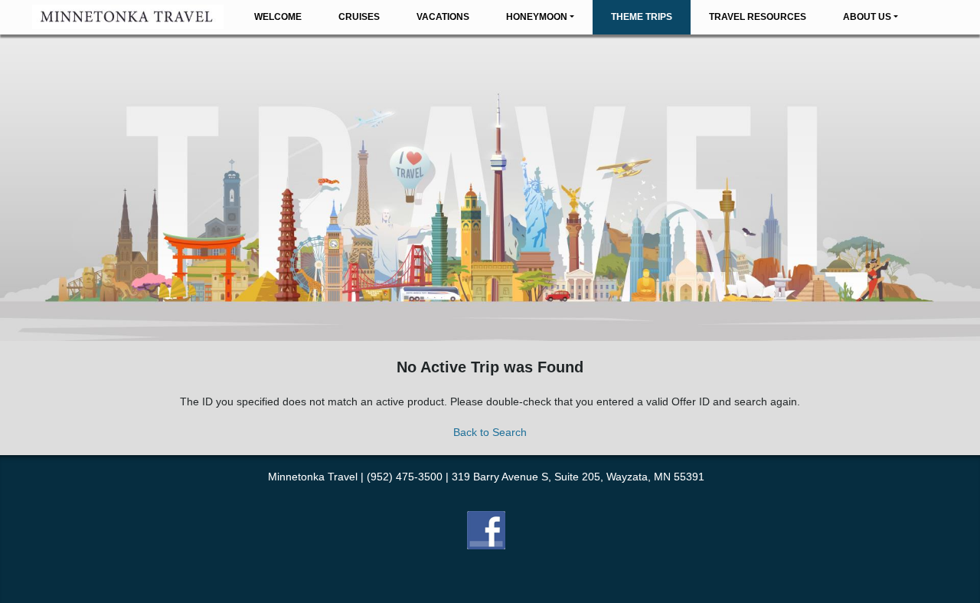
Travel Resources (757, 16)
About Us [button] (867, 16)
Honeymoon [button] (536, 16)
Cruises (359, 16)
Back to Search (490, 432)
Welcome (278, 16)
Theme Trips (641, 16)
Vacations (442, 16)
